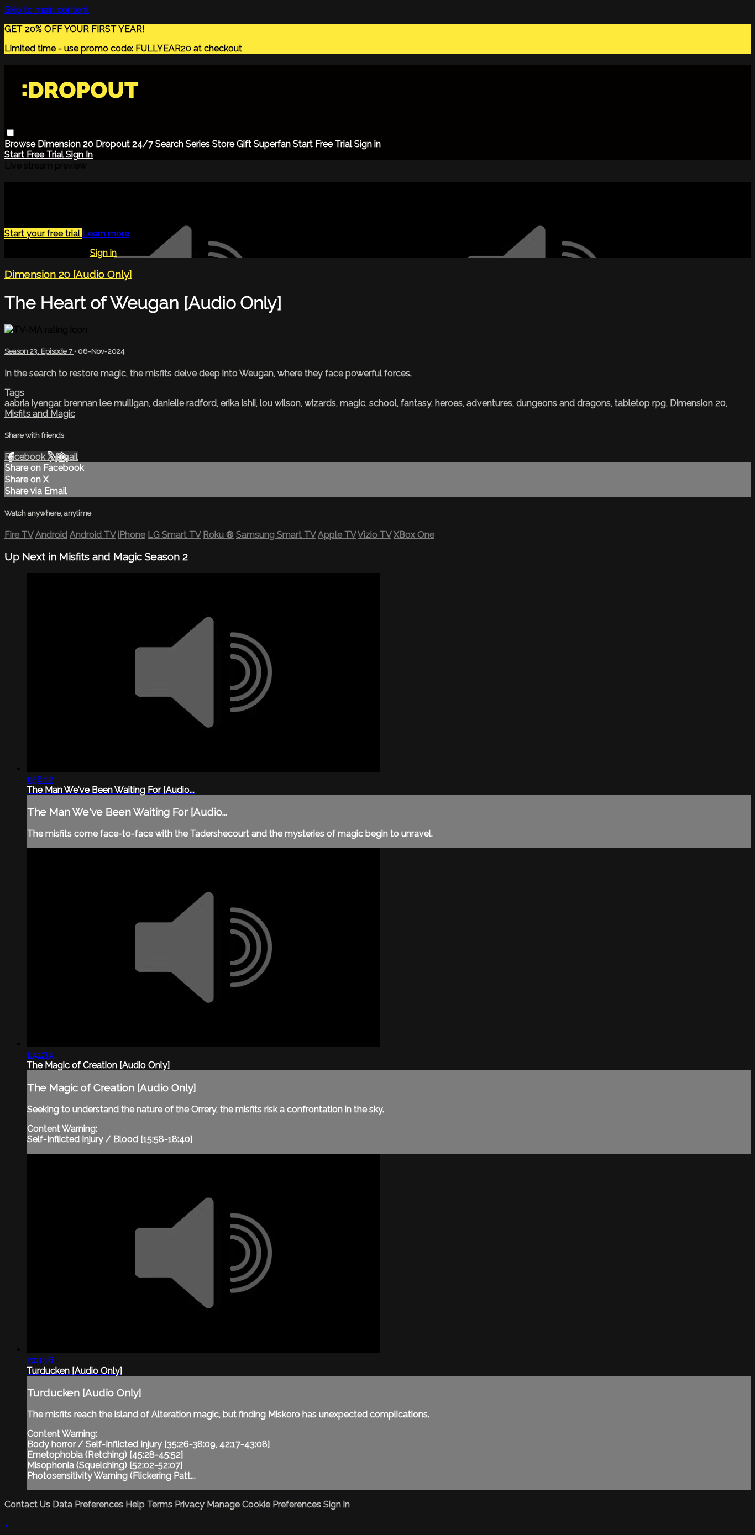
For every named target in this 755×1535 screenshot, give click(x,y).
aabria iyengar (32, 403)
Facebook (26, 456)
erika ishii (238, 403)
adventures (489, 403)
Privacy (191, 1504)
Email (66, 456)
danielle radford (185, 403)
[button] (10, 132)
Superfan (272, 144)
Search (170, 144)
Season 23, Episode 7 (39, 351)
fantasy (416, 403)
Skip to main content (46, 9)
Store (223, 144)
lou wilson (280, 403)
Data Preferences (88, 1504)
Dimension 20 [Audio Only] (68, 274)
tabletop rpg (640, 403)
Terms (161, 1504)
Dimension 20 (67, 144)
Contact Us (27, 1504)
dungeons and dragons (563, 403)
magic (352, 403)
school (383, 403)
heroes (449, 403)
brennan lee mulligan (106, 403)
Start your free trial (43, 233)
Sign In (79, 154)
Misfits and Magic (39, 413)
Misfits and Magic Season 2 (123, 556)
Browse (21, 144)
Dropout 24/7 (125, 144)
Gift (244, 144)
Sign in (367, 144)
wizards (320, 403)
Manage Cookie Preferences (265, 1504)
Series (198, 144)
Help (136, 1504)
